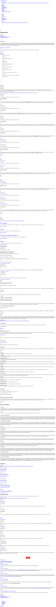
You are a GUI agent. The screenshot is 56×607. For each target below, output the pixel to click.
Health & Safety (4, 602)
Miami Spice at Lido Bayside (5, 485)
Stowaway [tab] (7, 220)
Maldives (23, 2)
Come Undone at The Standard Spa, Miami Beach (8, 235)
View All (1, 465)
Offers (3, 5)
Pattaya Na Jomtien (42, 2)
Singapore (27, 2)
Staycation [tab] (23, 220)
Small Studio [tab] (16, 498)
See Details (1, 95)
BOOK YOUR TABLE (6, 487)
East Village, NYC (9, 2)
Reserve (4, 271)
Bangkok (13, 2)
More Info (1, 497)
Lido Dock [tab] (9, 498)
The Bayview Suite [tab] (25, 498)
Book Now (3, 4)
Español (7, 11)
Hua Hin (20, 2)
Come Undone (5, 492)
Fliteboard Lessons (3, 469)
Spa (12, 22)
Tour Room (4, 182)
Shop (2, 9)
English (3, 11)
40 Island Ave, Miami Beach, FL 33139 (5, 36)
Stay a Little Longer (3, 223)
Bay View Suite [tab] (35, 92)
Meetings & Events (4, 7)
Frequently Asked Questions (6, 561)
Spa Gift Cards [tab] (13, 320)
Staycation (2, 241)
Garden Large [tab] (15, 92)
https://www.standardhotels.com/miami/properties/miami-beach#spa (26, 569)
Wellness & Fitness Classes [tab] (7, 320)
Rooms (3, 14)
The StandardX (4, 10)
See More (1, 577)
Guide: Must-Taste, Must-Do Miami (5, 47)
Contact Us (4, 497)
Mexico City (47, 2)
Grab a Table (5, 476)
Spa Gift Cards (5, 342)
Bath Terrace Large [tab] (25, 92)
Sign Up (4, 334)
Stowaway (2, 229)
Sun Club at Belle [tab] (14, 466)
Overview (3, 13)
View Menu (4, 263)
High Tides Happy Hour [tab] (8, 466)
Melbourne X (31, 2)
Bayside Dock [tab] (2, 498)
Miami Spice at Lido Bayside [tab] (20, 466)
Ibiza (18, 2)
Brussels (39, 2)
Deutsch (9, 11)
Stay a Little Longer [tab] (2, 220)
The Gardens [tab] (6, 498)
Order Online (5, 279)
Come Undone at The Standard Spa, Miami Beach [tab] (15, 220)
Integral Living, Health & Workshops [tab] (24, 320)
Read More (1, 51)
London (25, 2)
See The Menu (5, 481)
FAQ (2, 20)
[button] (1, 155)
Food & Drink (4, 16)
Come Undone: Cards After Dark (6, 491)
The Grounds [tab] (17, 320)
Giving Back (3, 601)
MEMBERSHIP (4, 19)
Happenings (3, 6)
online (8, 574)
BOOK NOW (5, 238)
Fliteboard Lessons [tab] (2, 466)
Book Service (2, 54)
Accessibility (3, 603)
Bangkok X (34, 2)
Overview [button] (3, 21)
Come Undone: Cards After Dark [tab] (28, 466)
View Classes (2, 86)
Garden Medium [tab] (11, 92)
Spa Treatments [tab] (2, 320)
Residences (3, 8)
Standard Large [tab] (7, 92)
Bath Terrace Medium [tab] (20, 92)
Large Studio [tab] (12, 498)
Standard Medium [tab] (2, 92)
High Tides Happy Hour (4, 474)
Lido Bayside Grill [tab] (20, 498)
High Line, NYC (4, 2)
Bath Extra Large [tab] (30, 92)
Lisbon (37, 2)
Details (1, 501)
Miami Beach (16, 2)
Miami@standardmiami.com (4, 37)
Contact (3, 604)
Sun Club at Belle (3, 480)
